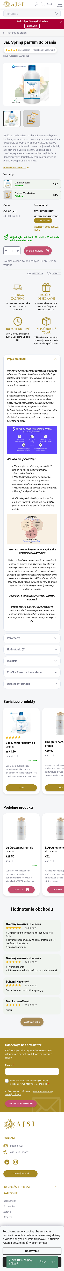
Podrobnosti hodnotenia (44, 50)
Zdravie (7, 1211)
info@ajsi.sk (16, 1145)
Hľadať (56, 13)
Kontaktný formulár (20, 1173)
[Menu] (59, 4)
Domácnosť (9, 1200)
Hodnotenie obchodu (32, 909)
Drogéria (7, 1217)
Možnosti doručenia (47, 228)
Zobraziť (32, 26)
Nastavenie (32, 1251)
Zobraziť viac (32, 1021)
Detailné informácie (14, 167)
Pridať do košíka (34, 250)
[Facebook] (6, 1162)
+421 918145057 (19, 1152)
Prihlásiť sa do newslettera (21, 1104)
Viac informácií (38, 1242)
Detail (21, 787)
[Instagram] (15, 1162)
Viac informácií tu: (38, 1084)
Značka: (16, 56)
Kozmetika (9, 1206)
